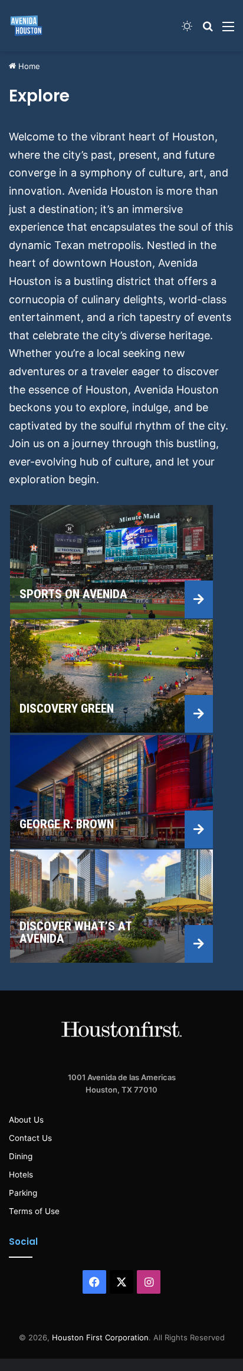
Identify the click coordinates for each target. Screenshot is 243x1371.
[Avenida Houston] (26, 25)
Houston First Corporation (100, 1337)
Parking (23, 1193)
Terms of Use (34, 1211)
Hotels (21, 1174)
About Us (26, 1119)
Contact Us (30, 1138)
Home (28, 66)
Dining (20, 1156)
